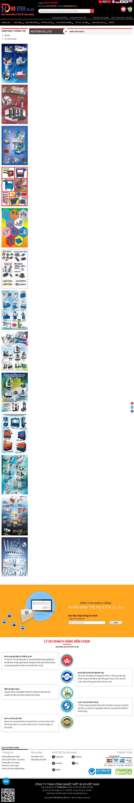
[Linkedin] (73, 756)
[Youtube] (53, 763)
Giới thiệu (18, 22)
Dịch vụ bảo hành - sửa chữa (121, 17)
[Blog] (73, 763)
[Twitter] (53, 769)
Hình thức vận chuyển (101, 17)
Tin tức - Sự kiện (81, 22)
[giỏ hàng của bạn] (129, 11)
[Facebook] (53, 756)
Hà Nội (7, 35)
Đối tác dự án (47, 22)
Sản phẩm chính (32, 22)
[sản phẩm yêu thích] (123, 11)
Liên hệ (111, 22)
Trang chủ (6, 22)
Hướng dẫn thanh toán (78, 17)
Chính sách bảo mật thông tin (13, 768)
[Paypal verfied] (119, 763)
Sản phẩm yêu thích (38, 759)
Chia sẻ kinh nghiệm (63, 22)
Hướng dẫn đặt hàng (59, 17)
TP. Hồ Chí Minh (10, 39)
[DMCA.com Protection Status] (124, 774)
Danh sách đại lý (98, 22)
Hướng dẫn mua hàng (10, 762)
